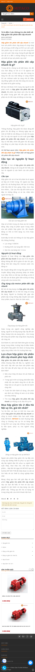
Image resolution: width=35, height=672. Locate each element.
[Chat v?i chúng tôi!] (30, 662)
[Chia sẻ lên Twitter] (11, 498)
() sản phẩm (29, 19)
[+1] (17, 498)
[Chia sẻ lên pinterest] (14, 498)
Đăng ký (3, 1)
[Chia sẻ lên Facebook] (8, 498)
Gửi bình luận (6, 532)
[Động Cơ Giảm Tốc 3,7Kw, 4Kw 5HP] (17, 583)
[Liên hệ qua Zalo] (4, 661)
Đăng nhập (10, 1)
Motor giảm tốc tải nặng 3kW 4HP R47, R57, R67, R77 (16, 626)
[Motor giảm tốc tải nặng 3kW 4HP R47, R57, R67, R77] (17, 614)
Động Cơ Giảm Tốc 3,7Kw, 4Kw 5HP (11, 596)
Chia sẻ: (3, 499)
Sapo (9, 669)
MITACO (15, 419)
